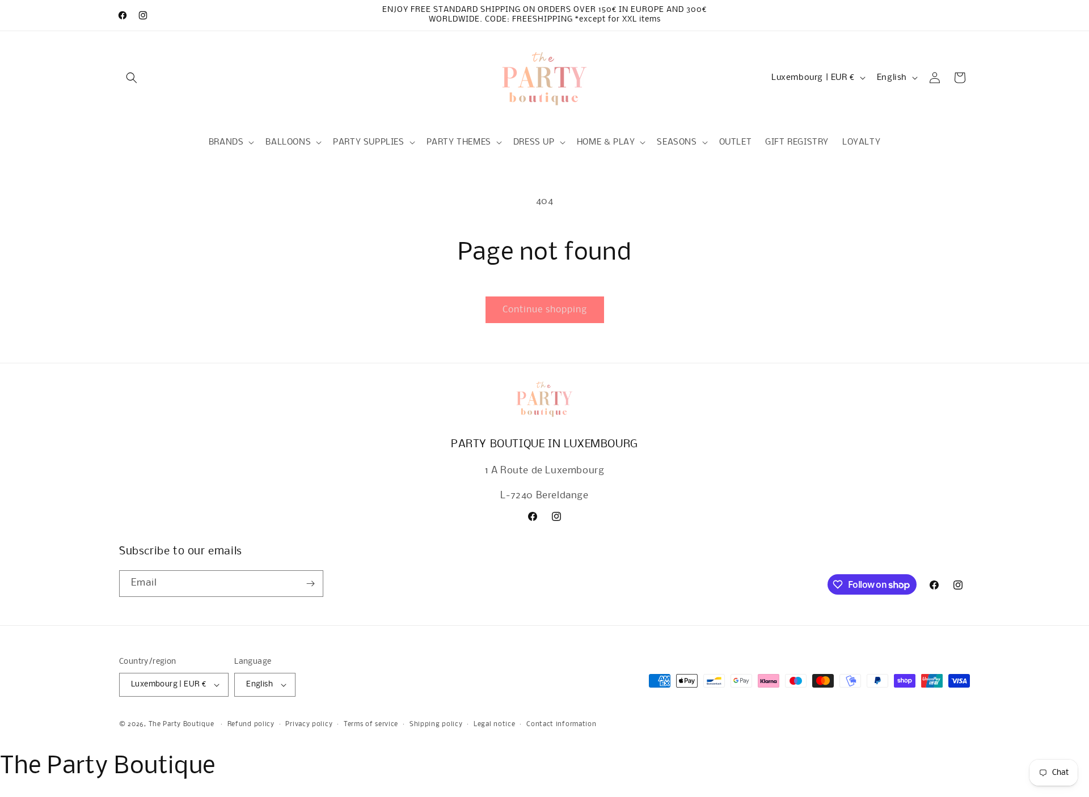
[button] (131, 77)
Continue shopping (545, 310)
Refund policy (251, 724)
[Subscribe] (310, 583)
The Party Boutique (181, 724)
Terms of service (371, 724)
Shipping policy (436, 724)
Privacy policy (308, 724)
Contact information (561, 724)
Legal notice (494, 724)
